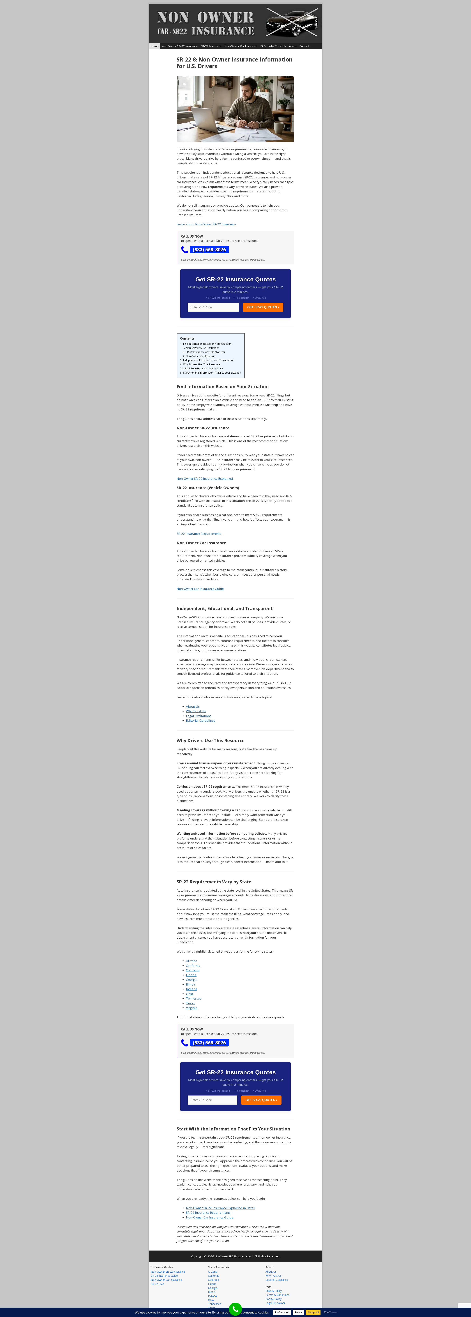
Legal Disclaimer (275, 1303)
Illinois (191, 984)
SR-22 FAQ (157, 1284)
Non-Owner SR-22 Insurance (179, 46)
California (193, 965)
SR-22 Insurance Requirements (199, 533)
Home (154, 46)
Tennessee (193, 998)
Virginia (191, 1008)
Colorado (192, 970)
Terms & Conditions (277, 1295)
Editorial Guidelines (200, 720)
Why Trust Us (277, 46)
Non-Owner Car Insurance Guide (200, 588)
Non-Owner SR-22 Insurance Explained (205, 478)
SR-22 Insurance (211, 46)
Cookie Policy (273, 1299)
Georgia (192, 979)
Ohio (189, 994)
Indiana (191, 989)
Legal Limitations (198, 716)
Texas (190, 1003)
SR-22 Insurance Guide (164, 1275)
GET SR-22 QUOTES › (263, 307)
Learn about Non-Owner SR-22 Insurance (206, 224)
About (293, 46)
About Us (193, 706)
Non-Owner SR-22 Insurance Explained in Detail (220, 1208)
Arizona (191, 961)
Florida (191, 975)
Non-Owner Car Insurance (240, 46)
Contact (304, 46)
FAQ (263, 46)
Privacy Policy (273, 1291)
